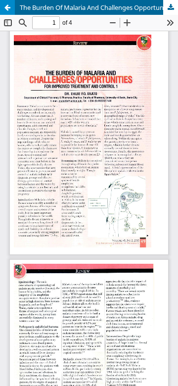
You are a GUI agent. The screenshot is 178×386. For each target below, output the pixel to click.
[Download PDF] (170, 7)
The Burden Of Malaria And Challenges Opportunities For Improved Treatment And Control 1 (99, 7)
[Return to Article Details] (7, 7)
